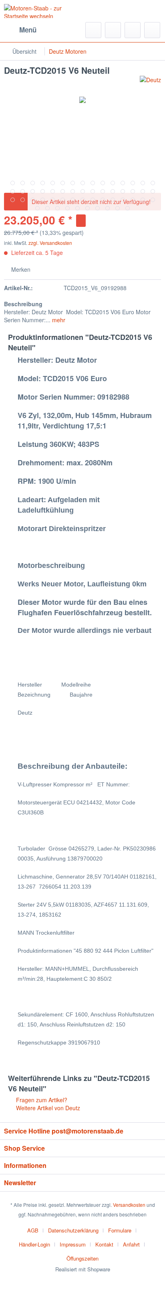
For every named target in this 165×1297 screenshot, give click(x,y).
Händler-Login (34, 1244)
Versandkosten (129, 1204)
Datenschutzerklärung (73, 1230)
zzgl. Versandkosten (50, 242)
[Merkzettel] (113, 30)
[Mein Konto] (133, 30)
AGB (32, 1230)
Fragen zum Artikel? (40, 1100)
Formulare (119, 1230)
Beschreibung (23, 304)
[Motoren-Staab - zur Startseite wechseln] (43, 11)
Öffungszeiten (82, 1258)
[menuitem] (20, 30)
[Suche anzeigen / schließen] (93, 30)
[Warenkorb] (152, 30)
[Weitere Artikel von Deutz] (150, 83)
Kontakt (104, 1244)
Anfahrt (131, 1244)
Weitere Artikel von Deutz (47, 1108)
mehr (57, 320)
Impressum (73, 1244)
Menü (27, 29)
